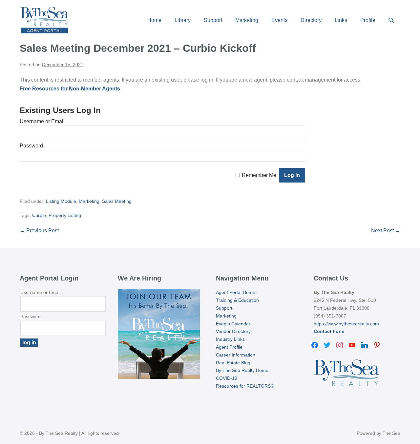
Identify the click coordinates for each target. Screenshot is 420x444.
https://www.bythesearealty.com (346, 323)
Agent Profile (229, 347)
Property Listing (65, 215)
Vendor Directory (233, 331)
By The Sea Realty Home (242, 370)
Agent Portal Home (235, 292)
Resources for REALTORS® (245, 386)
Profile (367, 20)
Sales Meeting (117, 201)
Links (341, 20)
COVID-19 (226, 378)
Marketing (246, 20)
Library (183, 20)
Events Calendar (233, 323)
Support (213, 20)
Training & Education (237, 300)
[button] (391, 20)
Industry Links (230, 339)
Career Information (235, 354)
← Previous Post (39, 230)
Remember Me (259, 175)
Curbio (39, 215)
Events (279, 20)
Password (31, 145)
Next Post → (385, 230)
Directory (311, 20)
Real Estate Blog (233, 362)
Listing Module (61, 201)
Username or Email (42, 121)
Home (154, 20)
